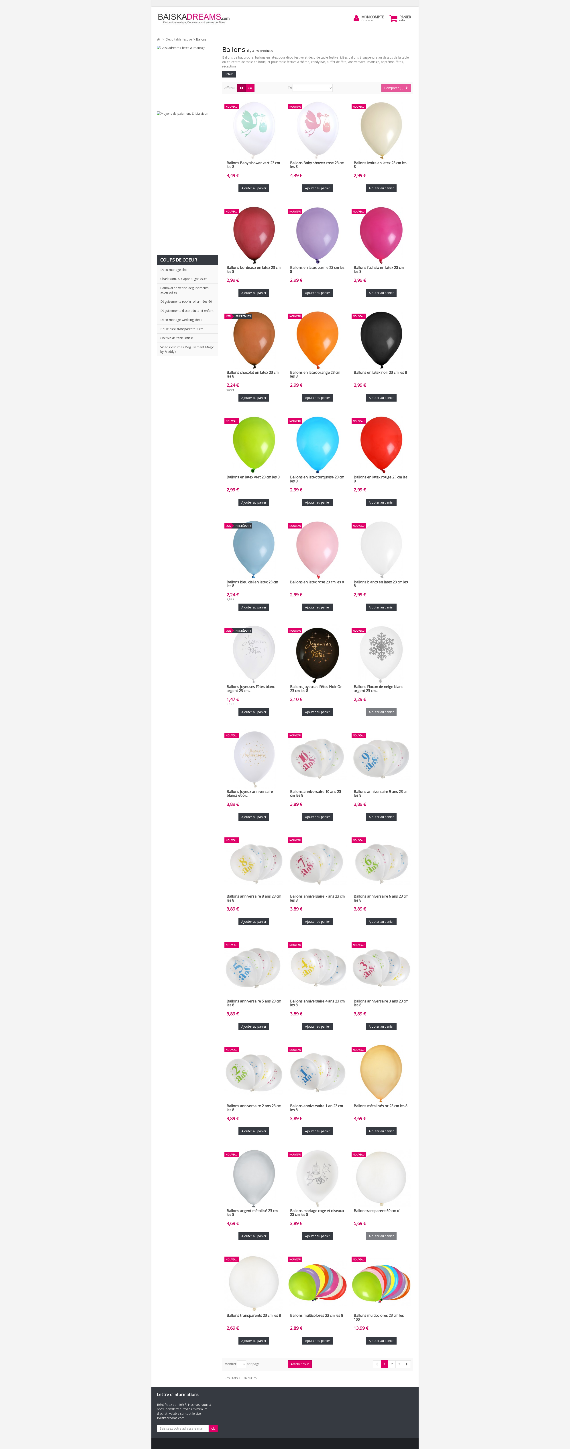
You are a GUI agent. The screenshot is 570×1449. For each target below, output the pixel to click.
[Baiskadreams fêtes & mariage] (187, 76)
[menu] (356, 18)
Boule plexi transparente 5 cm (182, 329)
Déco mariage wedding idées (181, 320)
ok (213, 1428)
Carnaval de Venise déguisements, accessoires (185, 290)
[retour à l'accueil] (158, 39)
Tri (290, 88)
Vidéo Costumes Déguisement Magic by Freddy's (187, 349)
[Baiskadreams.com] (198, 18)
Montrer (230, 1364)
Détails (229, 74)
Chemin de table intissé (177, 338)
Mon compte (372, 17)
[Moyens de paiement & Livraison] (187, 181)
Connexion (367, 20)
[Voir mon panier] (393, 18)
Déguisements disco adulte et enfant (187, 310)
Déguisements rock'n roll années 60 (186, 301)
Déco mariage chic (173, 269)
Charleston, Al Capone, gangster (183, 279)
